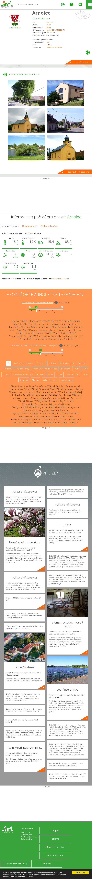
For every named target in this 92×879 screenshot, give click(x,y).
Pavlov (32, 330)
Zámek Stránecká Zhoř (43, 389)
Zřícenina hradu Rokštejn (70, 392)
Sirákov (39, 333)
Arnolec (41, 13)
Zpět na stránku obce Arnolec (79, 172)
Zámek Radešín (70, 422)
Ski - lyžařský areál (67, 363)
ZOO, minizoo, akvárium (23, 363)
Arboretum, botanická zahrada (45, 369)
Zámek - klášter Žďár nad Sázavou (62, 419)
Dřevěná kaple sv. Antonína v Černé (28, 386)
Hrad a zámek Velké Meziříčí (48, 395)
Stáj (56, 333)
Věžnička (48, 336)
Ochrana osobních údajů (15, 863)
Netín (12, 330)
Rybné (31, 333)
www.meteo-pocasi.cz (60, 279)
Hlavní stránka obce (83, 62)
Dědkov (76, 320)
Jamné (45, 323)
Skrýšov (48, 333)
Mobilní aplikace (55, 855)
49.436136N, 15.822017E (55, 30)
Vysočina (49, 22)
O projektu (55, 830)
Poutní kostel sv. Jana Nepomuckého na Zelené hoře (45, 416)
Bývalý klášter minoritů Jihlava (28, 413)
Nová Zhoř (22, 330)
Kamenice (73, 323)
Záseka (51, 339)
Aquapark (41, 363)
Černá (44, 320)
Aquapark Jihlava (52, 413)
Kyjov (33, 326)
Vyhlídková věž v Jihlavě (57, 404)
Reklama (55, 838)
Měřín (48, 326)
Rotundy (40, 374)
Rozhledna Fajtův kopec (60, 401)
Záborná (77, 336)
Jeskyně (50, 374)
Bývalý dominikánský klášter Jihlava (29, 407)
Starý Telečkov (67, 333)
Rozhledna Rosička (46, 392)
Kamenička (14, 326)
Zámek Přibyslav (72, 395)
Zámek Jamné (73, 386)
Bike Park (85, 374)
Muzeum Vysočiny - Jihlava (36, 410)
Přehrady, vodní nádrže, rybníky (16, 369)
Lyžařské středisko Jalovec (27, 422)
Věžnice (38, 336)
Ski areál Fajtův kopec (33, 404)
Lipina (41, 326)
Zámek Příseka (25, 401)
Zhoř (59, 339)
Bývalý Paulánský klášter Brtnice (27, 419)
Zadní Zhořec (26, 339)
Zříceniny (6, 374)
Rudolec (22, 333)
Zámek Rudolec (56, 386)
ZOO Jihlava (41, 401)
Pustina (68, 330)
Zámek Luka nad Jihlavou (69, 389)
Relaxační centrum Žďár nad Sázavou (60, 398)
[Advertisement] (46, 196)
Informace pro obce (55, 847)
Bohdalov (34, 320)
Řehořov (78, 330)
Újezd (29, 336)
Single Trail (24, 380)
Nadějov (77, 326)
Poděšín (42, 330)
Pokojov (51, 330)
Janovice (54, 323)
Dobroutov (18, 323)
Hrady (76, 369)
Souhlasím (80, 872)
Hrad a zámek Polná (19, 389)
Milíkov (68, 326)
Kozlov (25, 326)
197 (48, 42)
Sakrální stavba (66, 380)
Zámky (85, 369)
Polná (60, 330)
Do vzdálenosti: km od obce (37, 302)
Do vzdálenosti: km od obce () (34, 345)
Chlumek (53, 320)
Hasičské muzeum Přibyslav (25, 398)
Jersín (63, 323)
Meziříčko (58, 326)
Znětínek (68, 339)
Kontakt (47, 863)
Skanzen (81, 363)
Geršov (28, 323)
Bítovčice (15, 320)
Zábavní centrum (50, 380)
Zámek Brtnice (70, 413)
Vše (8, 363)
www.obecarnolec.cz (54, 47)
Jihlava (48, 27)
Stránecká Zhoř (17, 336)
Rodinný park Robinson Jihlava (64, 407)
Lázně (59, 374)
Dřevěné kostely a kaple (23, 374)
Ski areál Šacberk (59, 410)
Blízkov (24, 320)
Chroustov (65, 320)
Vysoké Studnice (63, 336)
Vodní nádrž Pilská (51, 422)
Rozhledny (65, 369)
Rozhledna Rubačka (22, 395)
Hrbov (37, 323)
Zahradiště (40, 339)
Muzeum (35, 380)
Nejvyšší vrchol (72, 374)
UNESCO (52, 363)
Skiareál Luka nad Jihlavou (22, 392)
